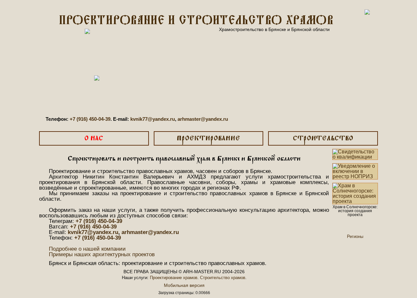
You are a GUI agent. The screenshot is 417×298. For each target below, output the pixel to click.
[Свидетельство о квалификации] (355, 154)
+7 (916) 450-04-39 (90, 119)
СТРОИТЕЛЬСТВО (323, 138)
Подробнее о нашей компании (87, 249)
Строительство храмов (222, 277)
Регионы (355, 236)
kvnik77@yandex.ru (152, 119)
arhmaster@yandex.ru (203, 119)
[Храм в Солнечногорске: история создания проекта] (355, 193)
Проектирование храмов (173, 277)
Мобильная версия (184, 285)
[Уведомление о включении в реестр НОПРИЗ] (355, 171)
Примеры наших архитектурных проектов (102, 254)
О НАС (93, 138)
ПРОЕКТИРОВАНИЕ (208, 138)
